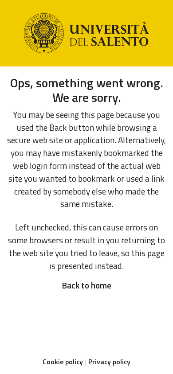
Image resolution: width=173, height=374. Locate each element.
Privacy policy (109, 361)
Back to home (86, 285)
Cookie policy (63, 361)
